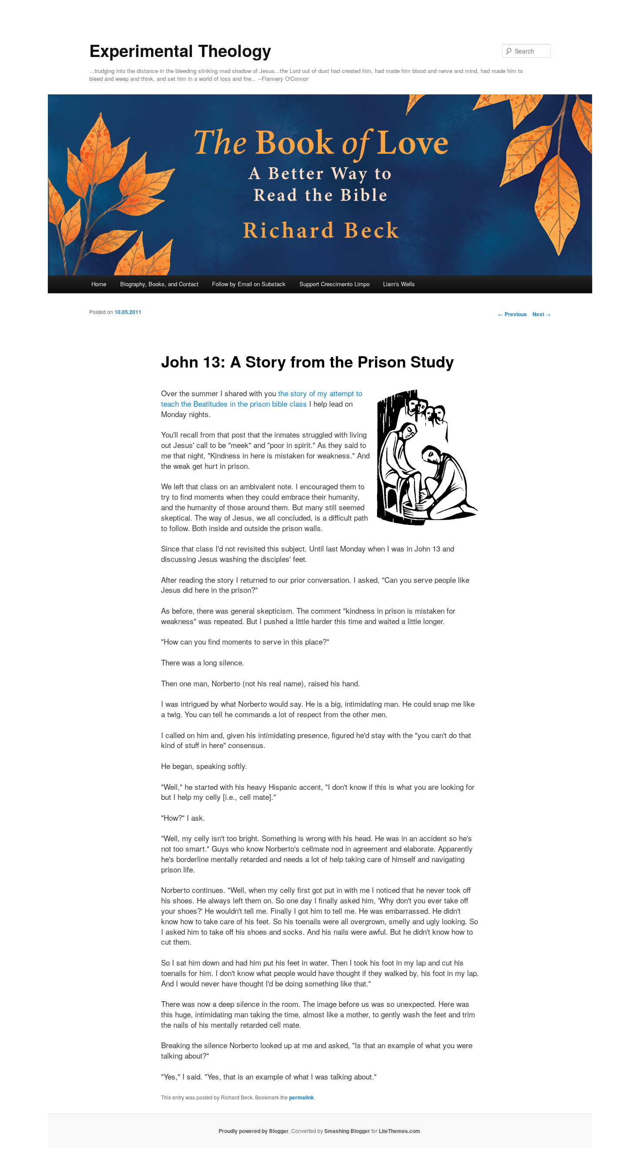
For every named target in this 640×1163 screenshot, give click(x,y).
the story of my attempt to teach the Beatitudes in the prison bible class (261, 398)
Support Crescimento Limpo (335, 284)
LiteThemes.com (399, 1131)
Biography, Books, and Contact (159, 284)
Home (98, 284)
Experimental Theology (180, 50)
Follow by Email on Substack (249, 284)
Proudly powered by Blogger (254, 1131)
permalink (301, 1097)
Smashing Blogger (347, 1131)
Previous (512, 314)
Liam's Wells (399, 284)
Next (541, 314)
